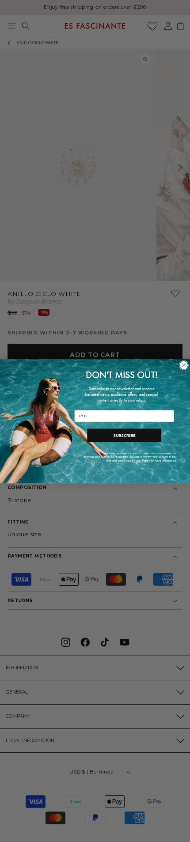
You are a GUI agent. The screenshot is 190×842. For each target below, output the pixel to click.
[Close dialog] (183, 365)
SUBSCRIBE (124, 434)
